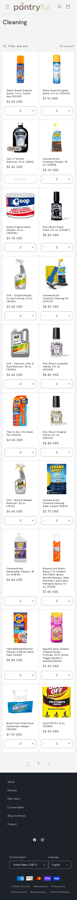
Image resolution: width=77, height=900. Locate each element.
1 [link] (28, 763)
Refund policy (41, 886)
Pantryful (25, 886)
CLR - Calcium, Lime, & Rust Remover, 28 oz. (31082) (20, 366)
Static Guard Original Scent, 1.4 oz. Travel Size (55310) (19, 93)
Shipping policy (38, 891)
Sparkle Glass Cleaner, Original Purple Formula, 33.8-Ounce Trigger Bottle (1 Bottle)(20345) (56, 655)
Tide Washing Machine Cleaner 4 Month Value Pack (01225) (20, 651)
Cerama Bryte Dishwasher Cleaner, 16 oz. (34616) (20, 571)
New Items (13, 799)
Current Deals (15, 807)
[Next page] (48, 763)
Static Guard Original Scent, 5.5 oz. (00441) (56, 92)
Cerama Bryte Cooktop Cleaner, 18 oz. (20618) (55, 161)
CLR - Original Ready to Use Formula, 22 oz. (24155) (20, 298)
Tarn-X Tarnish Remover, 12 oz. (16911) (20, 160)
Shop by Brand (16, 816)
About (11, 782)
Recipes (12, 790)
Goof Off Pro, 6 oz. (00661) (54, 725)
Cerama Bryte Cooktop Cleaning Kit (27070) (56, 298)
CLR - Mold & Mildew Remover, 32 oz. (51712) (19, 503)
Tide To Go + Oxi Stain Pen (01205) (20, 434)
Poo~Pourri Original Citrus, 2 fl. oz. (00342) (54, 435)
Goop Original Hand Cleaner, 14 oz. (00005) (18, 230)
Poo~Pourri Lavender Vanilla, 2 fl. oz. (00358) (55, 366)
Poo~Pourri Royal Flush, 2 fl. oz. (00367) (56, 229)
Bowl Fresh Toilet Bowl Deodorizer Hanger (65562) (20, 726)
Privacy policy (58, 886)
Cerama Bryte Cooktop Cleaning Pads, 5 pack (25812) (55, 503)
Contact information (60, 891)
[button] (7, 7)
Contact (12, 824)
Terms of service (19, 891)
